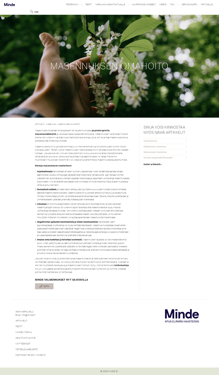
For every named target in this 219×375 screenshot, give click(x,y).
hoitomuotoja (121, 265)
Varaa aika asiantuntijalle (110, 4)
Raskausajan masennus (155, 152)
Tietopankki (72, 4)
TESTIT (18, 326)
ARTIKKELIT (21, 320)
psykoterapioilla (101, 131)
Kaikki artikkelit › (153, 164)
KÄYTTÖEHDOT (23, 343)
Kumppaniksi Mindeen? (144, 4)
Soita (46, 286)
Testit (88, 4)
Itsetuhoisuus (150, 141)
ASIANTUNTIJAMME (25, 338)
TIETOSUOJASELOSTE (26, 349)
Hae (36, 12)
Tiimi (172, 4)
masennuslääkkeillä (45, 134)
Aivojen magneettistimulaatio (158, 158)
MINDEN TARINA (23, 332)
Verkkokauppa (189, 4)
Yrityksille (207, 4)
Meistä (163, 4)
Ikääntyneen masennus (155, 147)
